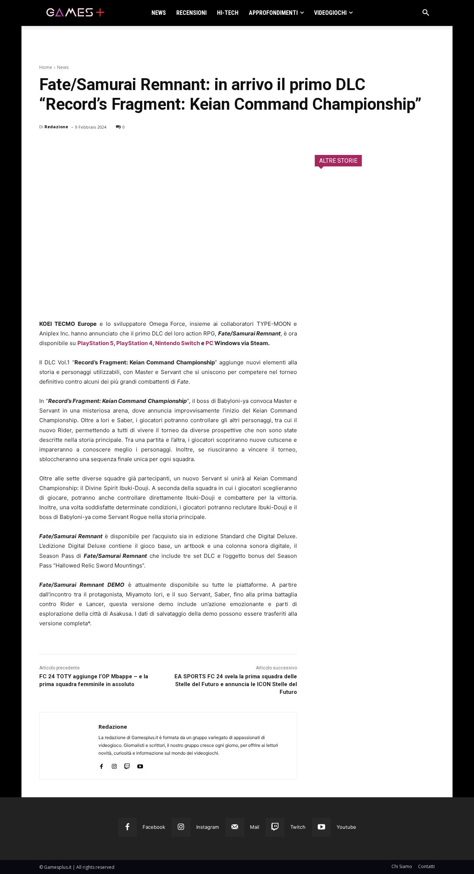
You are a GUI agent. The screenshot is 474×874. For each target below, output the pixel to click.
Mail (254, 827)
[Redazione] (69, 745)
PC (209, 343)
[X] (63, 146)
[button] (426, 13)
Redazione (56, 126)
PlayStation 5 (95, 343)
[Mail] (235, 827)
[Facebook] (46, 146)
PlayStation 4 (134, 343)
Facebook (154, 827)
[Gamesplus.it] (74, 13)
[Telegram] (114, 146)
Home (45, 67)
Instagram (207, 827)
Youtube (346, 827)
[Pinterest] (80, 146)
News (63, 67)
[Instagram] (114, 765)
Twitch (298, 827)
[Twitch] (127, 765)
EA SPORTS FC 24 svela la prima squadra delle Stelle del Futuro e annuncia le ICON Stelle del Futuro (235, 684)
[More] (132, 146)
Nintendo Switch (177, 343)
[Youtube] (140, 765)
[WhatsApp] (97, 146)
